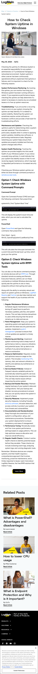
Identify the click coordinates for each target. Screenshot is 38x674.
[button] (6, 621)
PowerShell (10, 228)
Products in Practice (12, 11)
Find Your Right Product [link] (25, 2)
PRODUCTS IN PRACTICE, (13, 57)
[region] (19, 659)
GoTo (16, 62)
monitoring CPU (27, 359)
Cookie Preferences (19, 670)
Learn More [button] (19, 471)
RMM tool (24, 274)
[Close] (36, 648)
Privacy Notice (6, 667)
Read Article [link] (7, 532)
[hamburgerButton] (35, 2)
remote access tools (8, 175)
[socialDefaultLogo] (2, 643)
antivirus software (11, 404)
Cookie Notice (18, 667)
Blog (2, 11)
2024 (22, 57)
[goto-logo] (19, 615)
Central (13, 295)
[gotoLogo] (7, 3)
